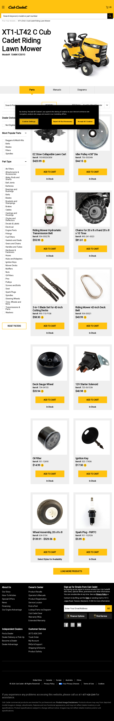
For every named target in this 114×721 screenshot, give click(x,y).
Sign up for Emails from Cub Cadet (87, 594)
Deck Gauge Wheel (43, 384)
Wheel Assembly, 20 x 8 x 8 (47, 532)
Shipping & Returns (37, 648)
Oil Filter (37, 458)
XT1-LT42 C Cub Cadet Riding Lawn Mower (26, 40)
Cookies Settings (28, 121)
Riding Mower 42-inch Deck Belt (90, 309)
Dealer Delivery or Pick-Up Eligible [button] (13, 118)
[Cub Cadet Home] (18, 7)
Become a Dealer (9, 641)
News (4, 602)
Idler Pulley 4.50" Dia (86, 154)
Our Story (6, 592)
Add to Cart (50, 172)
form (87, 598)
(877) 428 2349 (35, 633)
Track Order (34, 637)
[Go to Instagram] (73, 625)
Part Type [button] (6, 161)
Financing (6, 606)
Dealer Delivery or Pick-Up (13, 637)
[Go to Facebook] (66, 625)
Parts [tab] (32, 89)
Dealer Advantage (10, 644)
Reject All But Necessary (62, 121)
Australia (69, 680)
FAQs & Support (35, 644)
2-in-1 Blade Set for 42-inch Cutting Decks (48, 309)
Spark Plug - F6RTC (85, 532)
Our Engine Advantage (12, 610)
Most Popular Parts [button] (11, 133)
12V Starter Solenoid (86, 384)
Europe (58, 680)
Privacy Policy (101, 594)
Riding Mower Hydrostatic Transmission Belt (47, 232)
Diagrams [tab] (82, 89)
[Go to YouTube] (79, 625)
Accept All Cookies (85, 121)
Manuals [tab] (57, 89)
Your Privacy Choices (71, 684)
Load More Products (71, 571)
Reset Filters (14, 326)
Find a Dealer (7, 633)
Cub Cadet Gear (35, 613)
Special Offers (8, 599)
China (79, 680)
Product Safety (35, 651)
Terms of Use (89, 684)
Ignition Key (81, 458)
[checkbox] (8, 125)
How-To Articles (9, 595)
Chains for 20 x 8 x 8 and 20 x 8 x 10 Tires (92, 232)
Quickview (50, 143)
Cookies (101, 684)
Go (108, 608)
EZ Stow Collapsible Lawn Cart (49, 154)
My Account (34, 641)
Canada (49, 680)
